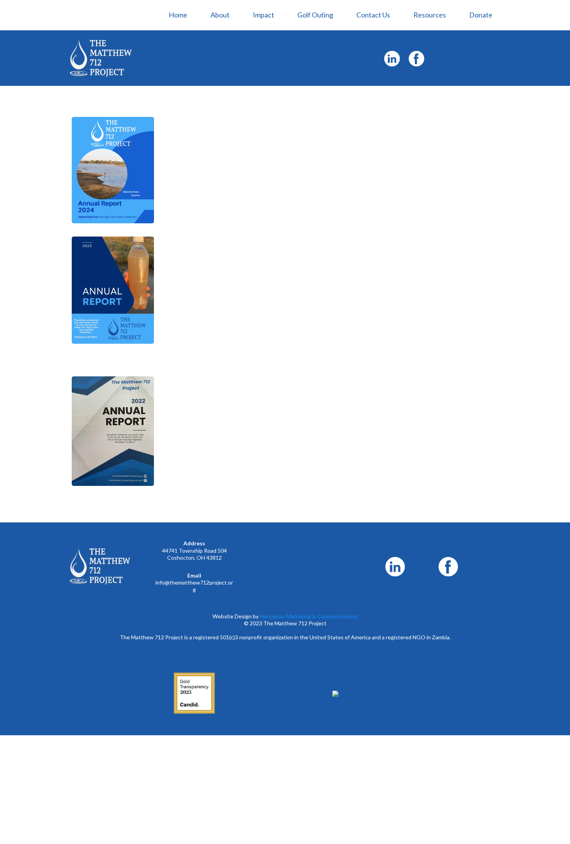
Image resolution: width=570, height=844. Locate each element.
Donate (480, 14)
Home (178, 14)
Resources (429, 14)
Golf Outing (315, 14)
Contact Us (373, 14)
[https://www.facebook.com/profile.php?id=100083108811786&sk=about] (416, 58)
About (220, 14)
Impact (263, 14)
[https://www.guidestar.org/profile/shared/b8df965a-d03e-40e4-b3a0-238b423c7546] (194, 693)
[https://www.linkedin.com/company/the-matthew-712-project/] (392, 58)
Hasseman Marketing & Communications (309, 616)
